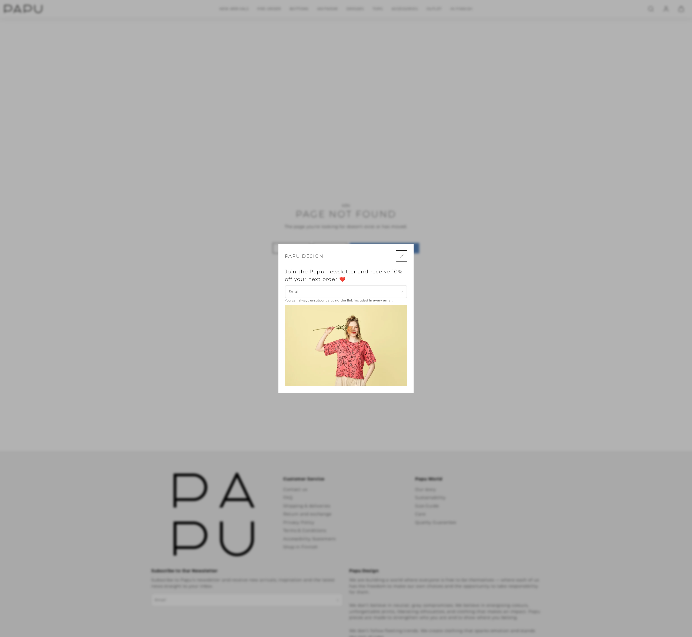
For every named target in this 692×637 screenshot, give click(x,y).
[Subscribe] (402, 291)
